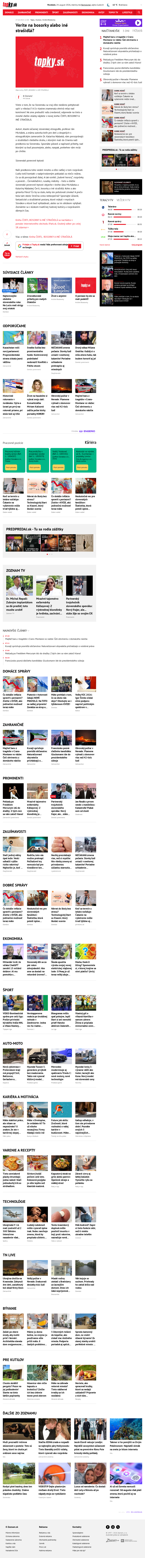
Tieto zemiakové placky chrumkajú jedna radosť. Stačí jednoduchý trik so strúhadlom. (12, 1180)
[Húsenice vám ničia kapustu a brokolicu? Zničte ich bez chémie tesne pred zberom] (37, 1372)
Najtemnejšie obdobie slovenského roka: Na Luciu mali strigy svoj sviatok (13, 302)
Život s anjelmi (58, 295)
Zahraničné (24, 12)
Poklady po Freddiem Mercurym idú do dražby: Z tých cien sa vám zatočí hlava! (43, 653)
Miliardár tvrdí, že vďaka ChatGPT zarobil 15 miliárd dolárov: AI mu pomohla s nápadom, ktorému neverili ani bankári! (13, 968)
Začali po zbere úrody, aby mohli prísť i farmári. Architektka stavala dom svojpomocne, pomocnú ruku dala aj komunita (12, 1338)
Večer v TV (123, 200)
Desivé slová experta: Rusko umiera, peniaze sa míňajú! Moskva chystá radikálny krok (125, 285)
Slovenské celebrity (122, 182)
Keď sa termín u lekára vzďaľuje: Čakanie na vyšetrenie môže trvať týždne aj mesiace (11, 502)
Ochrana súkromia (12, 1536)
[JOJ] (103, 214)
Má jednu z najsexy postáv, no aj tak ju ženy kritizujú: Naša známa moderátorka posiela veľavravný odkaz (126, 188)
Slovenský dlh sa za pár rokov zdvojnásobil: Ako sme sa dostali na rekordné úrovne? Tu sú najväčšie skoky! (36, 968)
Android (78, 1238)
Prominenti (41, 12)
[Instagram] (113, 1527)
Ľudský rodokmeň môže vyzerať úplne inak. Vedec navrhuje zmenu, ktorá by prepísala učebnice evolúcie (37, 1231)
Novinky (78, 1083)
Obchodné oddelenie (80, 1540)
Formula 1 (30, 1029)
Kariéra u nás (10, 1543)
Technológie (14, 1201)
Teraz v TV (106, 200)
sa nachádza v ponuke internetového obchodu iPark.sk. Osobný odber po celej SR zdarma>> (48, 223)
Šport (55, 12)
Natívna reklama (45, 1550)
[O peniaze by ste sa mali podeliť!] (85, 285)
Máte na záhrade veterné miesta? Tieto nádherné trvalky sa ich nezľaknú (59, 1389)
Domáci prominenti (34, 817)
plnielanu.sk (79, 924)
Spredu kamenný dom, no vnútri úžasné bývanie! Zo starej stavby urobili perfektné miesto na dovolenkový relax (85, 1338)
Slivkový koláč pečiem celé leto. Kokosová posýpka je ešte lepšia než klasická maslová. (36, 1180)
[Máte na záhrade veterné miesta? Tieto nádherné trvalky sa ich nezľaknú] (61, 1372)
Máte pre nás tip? (79, 1550)
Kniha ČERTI (35, 236)
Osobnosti (78, 814)
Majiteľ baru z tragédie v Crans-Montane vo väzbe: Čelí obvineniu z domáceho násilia (46, 638)
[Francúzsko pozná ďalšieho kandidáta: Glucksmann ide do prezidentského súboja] (61, 737)
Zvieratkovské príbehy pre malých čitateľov (36, 299)
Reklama (43, 1526)
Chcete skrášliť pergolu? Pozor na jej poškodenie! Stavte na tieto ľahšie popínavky (12, 1389)
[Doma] (103, 229)
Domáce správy (16, 671)
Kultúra (38, 20)
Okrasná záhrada (9, 1399)
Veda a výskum (56, 1241)
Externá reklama (45, 1536)
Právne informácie (13, 1533)
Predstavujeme (32, 1083)
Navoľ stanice (105, 245)
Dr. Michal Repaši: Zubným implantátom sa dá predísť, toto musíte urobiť (19, 604)
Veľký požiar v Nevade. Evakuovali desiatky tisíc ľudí (37, 1281)
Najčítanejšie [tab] (111, 31)
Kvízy (101, 12)
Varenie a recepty (19, 1150)
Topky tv (113, 12)
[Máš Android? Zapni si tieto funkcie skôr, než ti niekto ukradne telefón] (85, 1214)
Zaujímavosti (70, 12)
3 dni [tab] (126, 31)
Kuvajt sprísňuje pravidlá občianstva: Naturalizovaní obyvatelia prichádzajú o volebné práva (49, 646)
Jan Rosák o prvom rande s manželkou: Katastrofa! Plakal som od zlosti (85, 806)
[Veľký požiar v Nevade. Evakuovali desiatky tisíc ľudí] (37, 1268)
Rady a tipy (55, 1186)
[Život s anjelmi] (61, 285)
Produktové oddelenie (81, 1536)
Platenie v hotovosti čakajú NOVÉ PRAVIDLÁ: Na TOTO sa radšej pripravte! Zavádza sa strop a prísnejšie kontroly (37, 701)
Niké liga (78, 1029)
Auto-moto (13, 1043)
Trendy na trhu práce (58, 1136)
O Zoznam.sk (12, 1526)
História (30, 1241)
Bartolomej (86, 5)
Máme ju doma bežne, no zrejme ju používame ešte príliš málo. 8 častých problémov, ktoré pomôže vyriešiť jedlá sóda (37, 1338)
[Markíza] (103, 207)
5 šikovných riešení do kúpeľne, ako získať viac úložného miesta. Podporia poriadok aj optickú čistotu (61, 1338)
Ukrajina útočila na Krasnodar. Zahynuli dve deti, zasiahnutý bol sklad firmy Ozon (13, 1283)
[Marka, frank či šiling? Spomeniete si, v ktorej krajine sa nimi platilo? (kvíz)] (85, 951)
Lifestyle (127, 12)
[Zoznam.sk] (113, 1541)
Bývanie (10, 1308)
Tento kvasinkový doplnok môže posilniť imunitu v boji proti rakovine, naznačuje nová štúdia (61, 1231)
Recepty (78, 1399)
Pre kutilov (13, 1359)
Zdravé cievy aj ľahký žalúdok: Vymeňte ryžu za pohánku (83, 1178)
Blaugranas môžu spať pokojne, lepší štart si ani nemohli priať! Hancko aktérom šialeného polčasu (61, 1019)
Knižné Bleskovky (49, 20)
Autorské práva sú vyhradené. (117, 1535)
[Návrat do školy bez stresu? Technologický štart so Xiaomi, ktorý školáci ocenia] (61, 898)
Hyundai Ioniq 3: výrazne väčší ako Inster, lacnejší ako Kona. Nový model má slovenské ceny (84, 1073)
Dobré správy (15, 885)
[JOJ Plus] (103, 237)
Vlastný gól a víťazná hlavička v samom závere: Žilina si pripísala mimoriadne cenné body (84, 1019)
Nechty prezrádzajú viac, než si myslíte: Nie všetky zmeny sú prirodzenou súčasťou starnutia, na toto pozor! (61, 861)
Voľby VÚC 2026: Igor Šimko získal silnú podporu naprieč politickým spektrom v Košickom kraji (84, 701)
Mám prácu (7, 1136)
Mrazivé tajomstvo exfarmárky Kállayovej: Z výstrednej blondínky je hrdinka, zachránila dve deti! (49, 606)
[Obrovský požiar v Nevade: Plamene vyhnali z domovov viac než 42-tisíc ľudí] (85, 737)
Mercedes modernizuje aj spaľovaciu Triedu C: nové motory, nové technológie (61, 1073)
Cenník (41, 1543)
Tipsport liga (7, 1029)
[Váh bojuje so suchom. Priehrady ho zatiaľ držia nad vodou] (85, 1268)
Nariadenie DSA (12, 1550)
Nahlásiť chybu (22, 256)
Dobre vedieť (7, 512)
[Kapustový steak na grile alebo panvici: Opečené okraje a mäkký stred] (61, 1163)
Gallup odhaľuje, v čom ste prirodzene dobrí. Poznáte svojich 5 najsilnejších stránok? (85, 1126)
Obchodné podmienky (47, 1540)
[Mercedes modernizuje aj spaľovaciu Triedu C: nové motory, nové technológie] (61, 1056)
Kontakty (76, 1526)
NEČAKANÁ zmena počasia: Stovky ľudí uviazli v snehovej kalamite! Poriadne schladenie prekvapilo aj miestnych (85, 861)
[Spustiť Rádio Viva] (120, 20)
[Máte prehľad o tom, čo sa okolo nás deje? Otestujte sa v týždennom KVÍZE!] (61, 684)
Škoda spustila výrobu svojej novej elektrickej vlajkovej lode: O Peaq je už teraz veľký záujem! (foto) (61, 968)
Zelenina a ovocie (33, 1399)
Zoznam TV (15, 570)
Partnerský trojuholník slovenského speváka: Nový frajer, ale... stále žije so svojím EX (79, 606)
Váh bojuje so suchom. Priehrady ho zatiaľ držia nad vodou (84, 1283)
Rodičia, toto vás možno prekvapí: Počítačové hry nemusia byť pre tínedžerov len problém (35, 861)
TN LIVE (9, 1255)
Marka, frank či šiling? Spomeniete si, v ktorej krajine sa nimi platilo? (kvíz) (85, 966)
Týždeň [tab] (137, 31)
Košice (77, 710)
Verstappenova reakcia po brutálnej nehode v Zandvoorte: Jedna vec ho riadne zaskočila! (37, 1019)
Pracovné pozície (13, 443)
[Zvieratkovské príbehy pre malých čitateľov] (37, 285)
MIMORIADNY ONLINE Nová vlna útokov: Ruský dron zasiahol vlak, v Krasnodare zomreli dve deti (126, 272)
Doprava (6, 1083)
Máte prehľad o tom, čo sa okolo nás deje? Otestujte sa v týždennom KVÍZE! (61, 699)
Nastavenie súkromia (14, 1540)
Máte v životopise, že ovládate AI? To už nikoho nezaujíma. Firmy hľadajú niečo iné (36, 1126)
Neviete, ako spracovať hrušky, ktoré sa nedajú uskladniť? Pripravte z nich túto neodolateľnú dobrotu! (85, 1389)
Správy (5, 1241)
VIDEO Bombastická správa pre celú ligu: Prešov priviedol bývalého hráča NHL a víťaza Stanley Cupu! (13, 1019)
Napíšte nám (10, 1547)
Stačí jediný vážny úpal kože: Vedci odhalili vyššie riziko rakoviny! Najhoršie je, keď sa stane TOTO (13, 861)
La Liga (53, 1029)
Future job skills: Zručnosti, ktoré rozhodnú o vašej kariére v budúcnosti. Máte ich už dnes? (60, 1126)
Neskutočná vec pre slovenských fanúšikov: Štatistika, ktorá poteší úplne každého (85, 502)
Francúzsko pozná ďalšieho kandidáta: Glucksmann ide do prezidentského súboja (44, 660)
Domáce (9, 12)
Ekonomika (88, 12)
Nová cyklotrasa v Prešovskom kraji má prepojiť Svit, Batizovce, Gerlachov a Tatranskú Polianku (12, 1073)
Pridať (76, 246)
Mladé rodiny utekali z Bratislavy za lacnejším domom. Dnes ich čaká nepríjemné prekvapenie (61, 1285)
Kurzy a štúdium (32, 1136)
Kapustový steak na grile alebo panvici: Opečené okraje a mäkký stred (61, 1178)
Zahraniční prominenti (11, 817)
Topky (32, 20)
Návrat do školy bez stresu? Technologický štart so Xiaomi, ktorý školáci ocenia (37, 502)
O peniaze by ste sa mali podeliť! (85, 297)
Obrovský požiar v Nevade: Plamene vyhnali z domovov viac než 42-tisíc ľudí (84, 754)
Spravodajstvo (77, 1533)
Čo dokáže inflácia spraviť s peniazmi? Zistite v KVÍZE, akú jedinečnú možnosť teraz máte (61, 502)
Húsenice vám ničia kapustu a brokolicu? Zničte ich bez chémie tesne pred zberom (37, 1389)
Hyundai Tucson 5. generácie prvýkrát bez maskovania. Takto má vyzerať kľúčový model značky (36, 1073)
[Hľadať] (139, 12)
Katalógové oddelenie (81, 1543)
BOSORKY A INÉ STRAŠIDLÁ (58, 236)
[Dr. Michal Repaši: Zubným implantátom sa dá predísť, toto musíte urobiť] (19, 586)
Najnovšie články (15, 630)
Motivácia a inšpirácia (83, 1136)
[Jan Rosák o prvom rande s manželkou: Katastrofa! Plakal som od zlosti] (85, 791)
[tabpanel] (121, 59)
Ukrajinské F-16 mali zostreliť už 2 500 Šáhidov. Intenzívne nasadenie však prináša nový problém (12, 1231)
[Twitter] (118, 1527)
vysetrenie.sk (56, 871)
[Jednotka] (103, 222)
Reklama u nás (44, 1533)
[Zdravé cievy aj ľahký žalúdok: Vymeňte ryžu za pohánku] (85, 1163)
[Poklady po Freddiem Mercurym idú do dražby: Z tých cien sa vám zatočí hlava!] (13, 791)
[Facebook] (108, 1527)
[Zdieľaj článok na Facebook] (7, 234)
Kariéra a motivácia (21, 1096)
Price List (42, 1547)
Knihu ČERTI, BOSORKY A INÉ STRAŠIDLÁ (37, 220)
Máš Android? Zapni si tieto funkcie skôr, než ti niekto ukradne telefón (85, 1229)
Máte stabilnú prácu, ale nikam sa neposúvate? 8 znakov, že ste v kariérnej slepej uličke (13, 1126)
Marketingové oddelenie (81, 1547)
